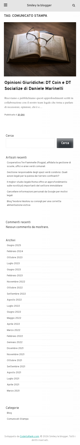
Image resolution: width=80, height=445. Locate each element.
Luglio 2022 (13, 306)
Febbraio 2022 (15, 336)
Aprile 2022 (13, 324)
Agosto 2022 (14, 299)
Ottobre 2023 (15, 257)
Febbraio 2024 (15, 251)
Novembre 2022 (16, 281)
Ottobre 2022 (15, 287)
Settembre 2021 (16, 366)
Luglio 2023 (13, 263)
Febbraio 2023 (15, 275)
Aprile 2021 (13, 384)
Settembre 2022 (16, 294)
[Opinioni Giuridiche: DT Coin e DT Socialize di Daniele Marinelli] (40, 76)
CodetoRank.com (29, 436)
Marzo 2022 (13, 330)
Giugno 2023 (14, 269)
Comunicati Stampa (17, 419)
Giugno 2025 (14, 245)
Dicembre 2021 (15, 348)
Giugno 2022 (14, 312)
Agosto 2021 (14, 372)
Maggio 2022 (14, 318)
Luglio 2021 (13, 378)
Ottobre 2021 (14, 360)
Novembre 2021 (16, 354)
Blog (9, 413)
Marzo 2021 (13, 390)
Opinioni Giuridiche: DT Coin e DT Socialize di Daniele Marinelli (37, 86)
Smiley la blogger (39, 6)
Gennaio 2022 (15, 342)
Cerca (10, 136)
